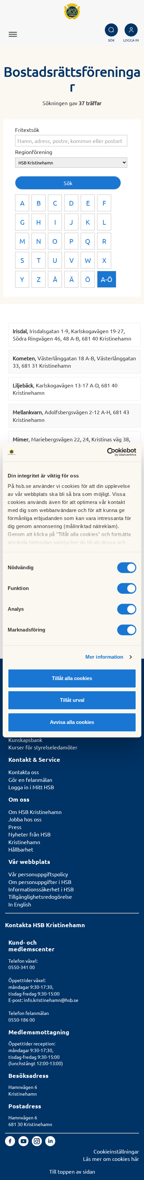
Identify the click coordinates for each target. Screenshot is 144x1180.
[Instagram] (37, 1143)
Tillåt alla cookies (72, 678)
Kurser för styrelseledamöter (42, 747)
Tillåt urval (72, 700)
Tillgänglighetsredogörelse (40, 896)
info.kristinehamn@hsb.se (51, 1000)
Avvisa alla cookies (72, 722)
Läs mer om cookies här (111, 1158)
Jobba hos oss (25, 819)
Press (14, 826)
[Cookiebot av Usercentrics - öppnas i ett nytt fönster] (107, 452)
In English (19, 904)
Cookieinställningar (116, 1151)
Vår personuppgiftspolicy (38, 874)
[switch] (126, 588)
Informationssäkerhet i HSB (41, 889)
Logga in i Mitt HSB (31, 787)
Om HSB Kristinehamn (35, 811)
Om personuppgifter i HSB (39, 881)
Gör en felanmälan (30, 779)
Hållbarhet (20, 849)
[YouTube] (24, 1143)
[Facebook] (10, 1143)
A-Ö (107, 279)
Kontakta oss (23, 771)
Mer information (104, 657)
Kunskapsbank (25, 739)
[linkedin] (50, 1143)
